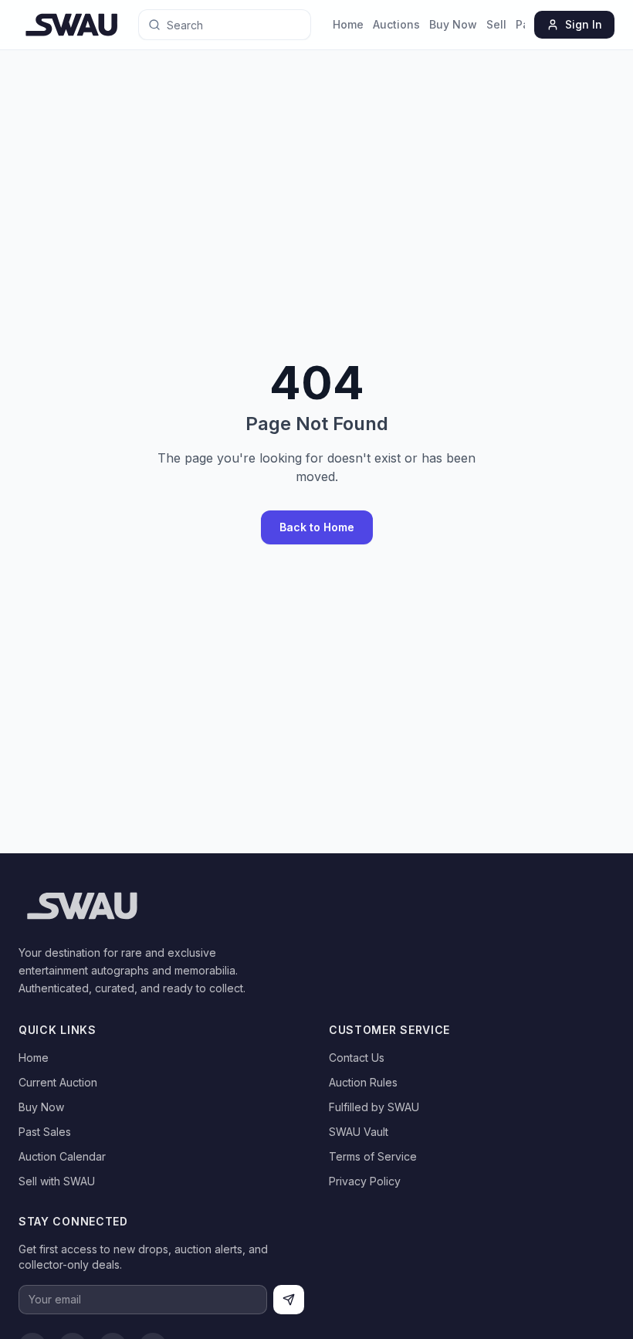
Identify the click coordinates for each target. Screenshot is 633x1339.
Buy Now (453, 24)
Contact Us (356, 1057)
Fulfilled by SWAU (374, 1107)
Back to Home (316, 527)
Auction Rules (363, 1082)
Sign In (583, 24)
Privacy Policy (365, 1181)
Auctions (396, 24)
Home (348, 24)
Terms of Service (373, 1156)
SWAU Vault (358, 1131)
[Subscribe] (288, 1299)
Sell (496, 24)
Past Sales (45, 1131)
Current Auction (58, 1082)
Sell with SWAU (57, 1181)
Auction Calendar (62, 1156)
